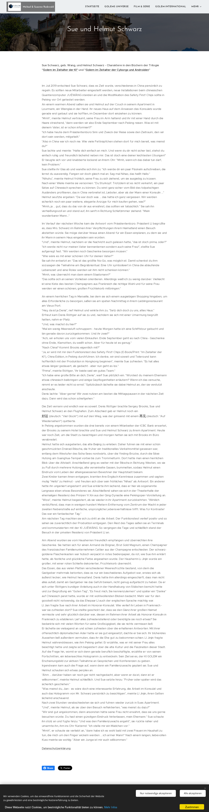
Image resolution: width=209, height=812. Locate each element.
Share (50, 768)
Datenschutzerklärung (56, 748)
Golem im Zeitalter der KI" (60, 70)
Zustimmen (192, 807)
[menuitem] (93, 7)
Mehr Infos (110, 807)
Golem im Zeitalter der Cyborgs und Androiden (117, 70)
